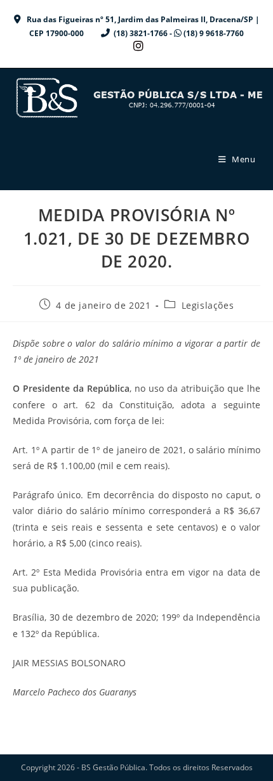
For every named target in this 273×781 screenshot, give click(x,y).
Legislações (208, 305)
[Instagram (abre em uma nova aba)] (136, 46)
